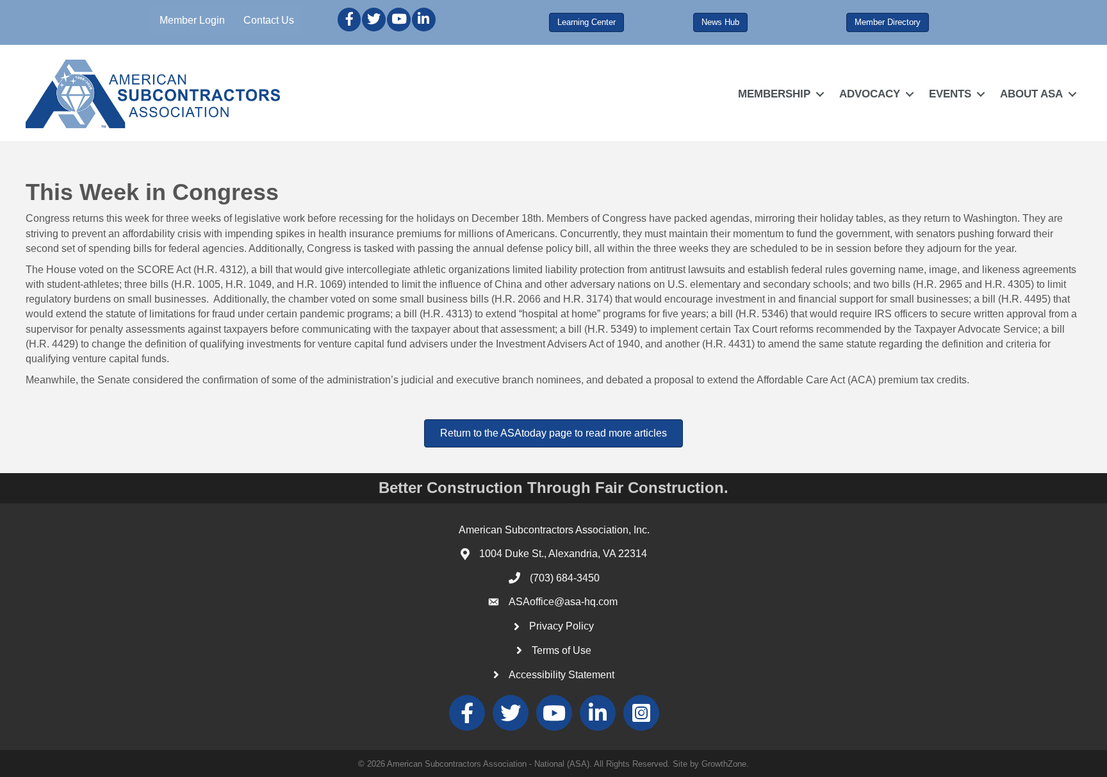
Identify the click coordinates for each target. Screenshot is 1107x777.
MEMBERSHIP (774, 94)
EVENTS (950, 94)
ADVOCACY (869, 94)
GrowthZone (723, 764)
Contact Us (268, 20)
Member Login (192, 20)
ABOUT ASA (1031, 94)
